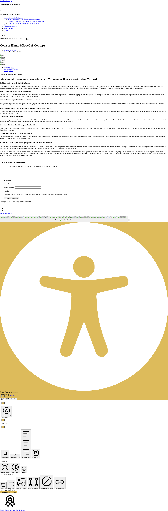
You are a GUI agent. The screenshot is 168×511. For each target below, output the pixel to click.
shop (5, 32)
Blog (5, 25)
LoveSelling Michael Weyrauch (13, 18)
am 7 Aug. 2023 (9, 67)
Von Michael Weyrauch (11, 69)
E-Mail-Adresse (9, 187)
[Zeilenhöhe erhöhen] (3, 420)
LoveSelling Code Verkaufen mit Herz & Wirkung (23, 23)
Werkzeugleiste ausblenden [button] (8, 398)
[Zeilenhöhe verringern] (3, 427)
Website (6, 191)
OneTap (12, 395)
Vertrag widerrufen (6, 213)
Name (6, 184)
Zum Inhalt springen (6, 1)
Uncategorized (11, 50)
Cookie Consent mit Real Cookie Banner (12, 510)
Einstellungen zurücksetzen (8, 492)
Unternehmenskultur (10, 26)
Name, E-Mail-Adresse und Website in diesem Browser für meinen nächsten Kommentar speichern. (36, 195)
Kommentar (8, 180)
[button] (129, 220)
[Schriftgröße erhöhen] (3, 396)
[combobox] (64, 219)
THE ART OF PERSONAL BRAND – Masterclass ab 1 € (26, 21)
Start (5, 50)
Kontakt (6, 30)
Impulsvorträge (8, 28)
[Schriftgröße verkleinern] (3, 403)
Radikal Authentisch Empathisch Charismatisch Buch (24, 19)
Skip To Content (5, 490)
